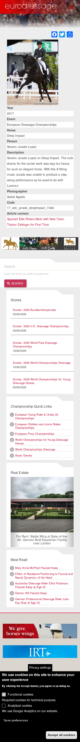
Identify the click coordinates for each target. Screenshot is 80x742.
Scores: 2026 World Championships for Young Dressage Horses (41, 381)
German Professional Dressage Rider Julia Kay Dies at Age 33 (41, 601)
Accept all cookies (61, 735)
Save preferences (16, 720)
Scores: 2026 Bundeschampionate (34, 310)
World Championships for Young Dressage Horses (41, 441)
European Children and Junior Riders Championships (38, 426)
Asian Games (23, 455)
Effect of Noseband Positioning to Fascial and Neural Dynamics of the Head (44, 575)
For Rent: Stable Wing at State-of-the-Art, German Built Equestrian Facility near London (42, 540)
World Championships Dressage (35, 449)
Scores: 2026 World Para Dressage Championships (35, 344)
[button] (15, 512)
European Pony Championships (35, 434)
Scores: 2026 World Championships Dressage (41, 363)
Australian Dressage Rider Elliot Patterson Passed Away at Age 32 (41, 585)
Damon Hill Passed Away (31, 593)
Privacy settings (40, 667)
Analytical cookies (20, 705)
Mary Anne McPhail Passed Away (36, 568)
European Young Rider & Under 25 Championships (36, 416)
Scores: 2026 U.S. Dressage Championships (41, 326)
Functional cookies (20, 694)
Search (16, 283)
